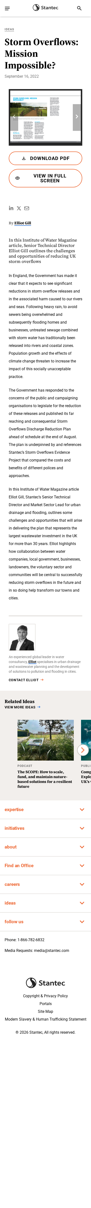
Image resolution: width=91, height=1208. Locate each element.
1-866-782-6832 (30, 940)
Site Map (45, 1011)
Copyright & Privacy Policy (45, 996)
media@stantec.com (51, 950)
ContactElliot (24, 680)
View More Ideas (20, 707)
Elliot (32, 662)
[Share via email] (26, 208)
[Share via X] (19, 208)
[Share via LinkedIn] (11, 208)
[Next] (77, 117)
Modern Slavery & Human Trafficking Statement (45, 1019)
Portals (46, 1003)
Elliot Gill (22, 223)
